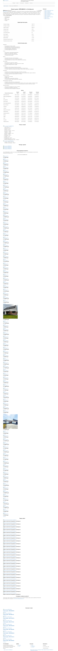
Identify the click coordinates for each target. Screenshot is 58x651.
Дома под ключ (6, 5)
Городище (39, 649)
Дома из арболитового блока (49, 10)
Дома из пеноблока (47, 14)
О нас (32, 645)
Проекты (19, 645)
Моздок (31, 649)
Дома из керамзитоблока (48, 13)
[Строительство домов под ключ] (5, 0)
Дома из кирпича (47, 15)
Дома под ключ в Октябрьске (8, 649)
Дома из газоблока (47, 12)
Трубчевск (51, 649)
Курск (34, 649)
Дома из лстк (47, 17)
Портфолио (33, 646)
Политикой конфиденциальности (19, 598)
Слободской (32, 650)
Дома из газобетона (48, 11)
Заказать (4, 158)
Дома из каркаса (47, 18)
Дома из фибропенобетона (49, 16)
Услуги (19, 646)
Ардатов (45, 649)
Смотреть (4, 612)
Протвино (35, 650)
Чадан (42, 649)
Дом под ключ (5, 11)
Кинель (36, 649)
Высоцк (48, 649)
